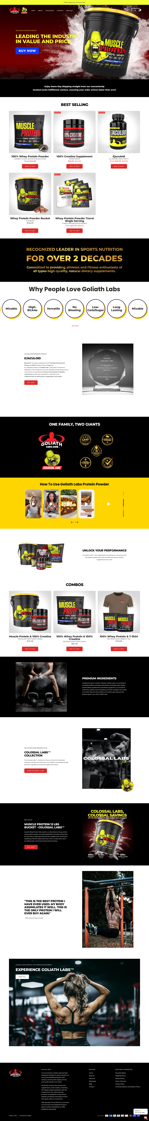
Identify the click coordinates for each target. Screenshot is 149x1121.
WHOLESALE (50, 10)
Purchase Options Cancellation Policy (127, 1087)
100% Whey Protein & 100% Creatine (74, 637)
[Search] (132, 10)
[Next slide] (76, 522)
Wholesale (92, 1081)
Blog (90, 1084)
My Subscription (136, 8)
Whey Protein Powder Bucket (30, 218)
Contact (91, 1087)
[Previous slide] (72, 522)
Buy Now (31, 847)
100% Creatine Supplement (74, 156)
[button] (33, 504)
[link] (11, 308)
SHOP (33, 10)
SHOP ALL (22, 976)
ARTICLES (69, 10)
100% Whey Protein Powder (30, 156)
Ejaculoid (119, 156)
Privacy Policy (119, 1084)
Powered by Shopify (25, 1115)
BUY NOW (31, 382)
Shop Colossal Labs (35, 770)
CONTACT (60, 10)
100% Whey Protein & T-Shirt (119, 636)
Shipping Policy (120, 1076)
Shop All (91, 1076)
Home (91, 1073)
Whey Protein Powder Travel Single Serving (74, 219)
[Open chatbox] (145, 1118)
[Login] (135, 10)
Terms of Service (120, 1081)
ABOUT (40, 10)
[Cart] (139, 10)
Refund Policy (119, 1078)
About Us (92, 1078)
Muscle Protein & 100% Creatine (30, 636)
